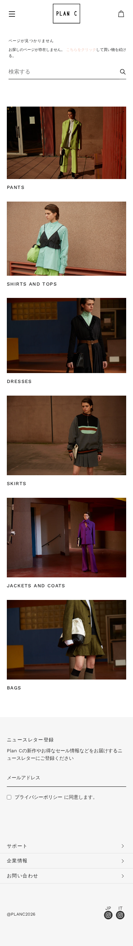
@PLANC (16, 914)
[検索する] (122, 71)
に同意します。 (56, 797)
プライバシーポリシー (38, 797)
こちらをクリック (81, 49)
